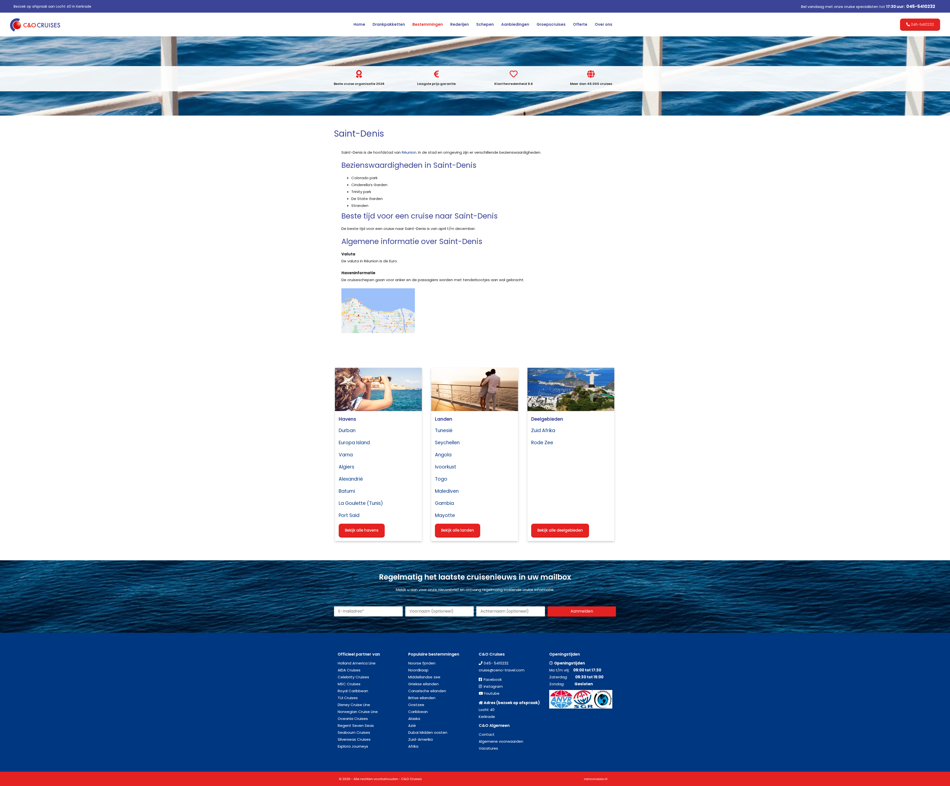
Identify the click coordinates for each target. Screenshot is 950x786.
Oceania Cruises (353, 718)
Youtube (491, 693)
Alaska (414, 718)
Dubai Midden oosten (427, 732)
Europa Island (354, 442)
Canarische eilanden (427, 690)
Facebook (493, 679)
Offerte (580, 24)
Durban (347, 430)
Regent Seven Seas (356, 725)
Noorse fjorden (421, 663)
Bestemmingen (427, 24)
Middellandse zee (424, 677)
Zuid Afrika (543, 430)
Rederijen (459, 24)
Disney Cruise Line (354, 704)
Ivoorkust (445, 467)
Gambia (444, 503)
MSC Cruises (349, 684)
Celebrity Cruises (353, 677)
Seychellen (447, 442)
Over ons (603, 24)
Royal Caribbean (353, 690)
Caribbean (418, 711)
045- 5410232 (496, 663)
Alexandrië (351, 479)
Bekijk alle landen (457, 530)
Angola (443, 454)
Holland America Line (357, 663)
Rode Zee (542, 442)
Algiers (346, 467)
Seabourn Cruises (354, 732)
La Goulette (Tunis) (361, 503)
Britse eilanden (421, 697)
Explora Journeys (353, 746)
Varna (346, 454)
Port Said (349, 515)
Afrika (413, 746)
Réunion (409, 152)
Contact (487, 734)
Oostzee (416, 704)
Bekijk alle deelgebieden (560, 530)
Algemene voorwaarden (501, 741)
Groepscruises (551, 24)
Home (359, 24)
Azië (412, 725)
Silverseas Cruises (354, 739)
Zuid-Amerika (420, 739)
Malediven (447, 491)
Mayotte (445, 515)
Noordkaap (418, 670)
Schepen (485, 24)
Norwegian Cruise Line (358, 711)
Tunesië (443, 430)
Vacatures (488, 748)
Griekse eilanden (423, 684)
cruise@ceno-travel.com (501, 670)
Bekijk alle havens (362, 530)
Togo (441, 479)
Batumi (347, 491)
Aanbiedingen (515, 24)
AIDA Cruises (349, 670)
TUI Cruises (348, 697)
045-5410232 (920, 6)
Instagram (493, 686)
